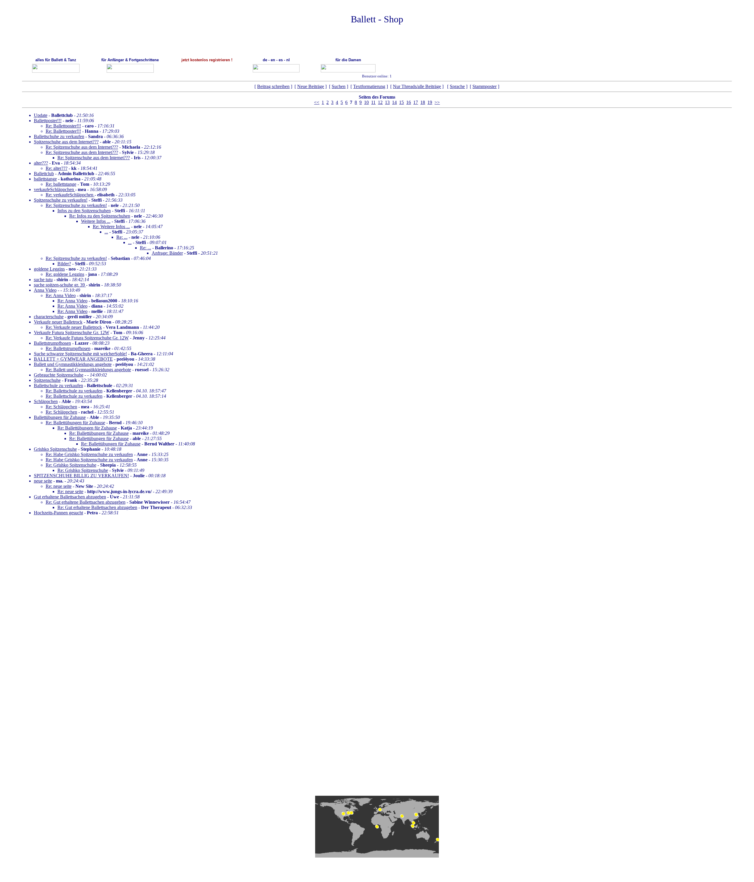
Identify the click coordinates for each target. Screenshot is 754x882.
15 (401, 102)
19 (429, 102)
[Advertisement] (377, 38)
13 (387, 102)
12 (380, 102)
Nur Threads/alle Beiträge (417, 86)
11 (373, 102)
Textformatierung (369, 86)
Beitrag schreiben (273, 86)
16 (408, 102)
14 (394, 102)
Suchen (338, 86)
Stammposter (484, 86)
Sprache (457, 86)
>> (437, 102)
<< (316, 102)
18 (422, 102)
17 (415, 102)
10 (366, 102)
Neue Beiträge (310, 86)
